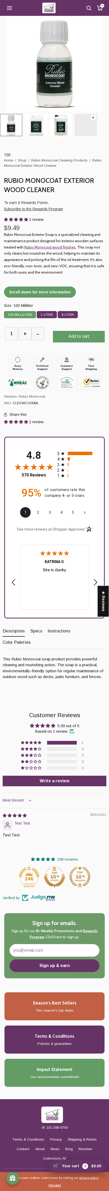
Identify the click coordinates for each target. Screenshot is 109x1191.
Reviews (85, 1149)
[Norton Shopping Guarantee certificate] (91, 382)
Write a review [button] (54, 781)
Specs (36, 631)
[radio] (76, 453)
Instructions (59, 631)
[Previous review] (13, 582)
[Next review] (95, 582)
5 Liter (68, 314)
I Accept (54, 1185)
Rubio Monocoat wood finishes (50, 247)
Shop (22, 160)
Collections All (54, 1158)
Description (14, 631)
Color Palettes (17, 642)
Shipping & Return (82, 1139)
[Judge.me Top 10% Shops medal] (54, 876)
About (40, 1149)
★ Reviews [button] (103, 601)
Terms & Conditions (28, 1139)
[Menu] (9, 7)
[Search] (88, 7)
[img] (15, 815)
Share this (18, 414)
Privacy (56, 1139)
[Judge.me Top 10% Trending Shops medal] (79, 876)
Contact (23, 1149)
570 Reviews (34, 475)
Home (8, 160)
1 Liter (47, 314)
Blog (69, 1149)
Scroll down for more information (40, 292)
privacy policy (88, 1178)
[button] (16, 219)
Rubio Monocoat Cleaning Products (59, 160)
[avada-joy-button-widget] (12, 1178)
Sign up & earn (54, 965)
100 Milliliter (20, 314)
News (55, 1149)
